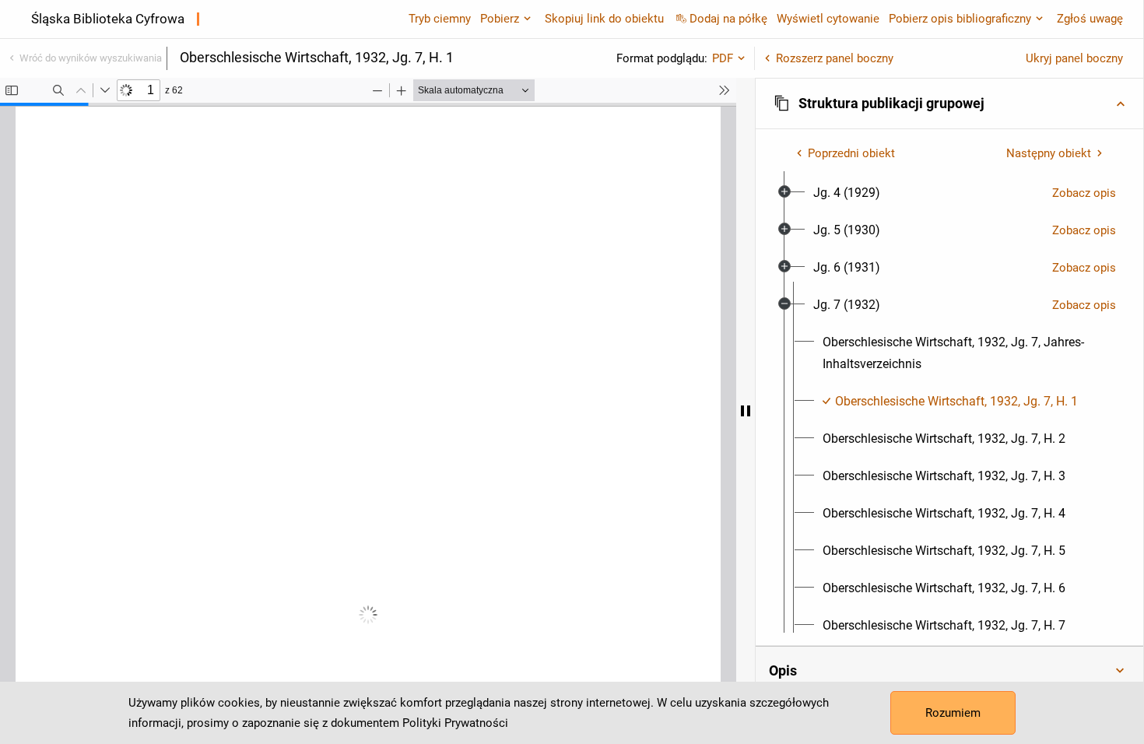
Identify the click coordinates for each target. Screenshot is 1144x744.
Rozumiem (953, 713)
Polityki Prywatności (455, 723)
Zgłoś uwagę (1090, 19)
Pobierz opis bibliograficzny (960, 19)
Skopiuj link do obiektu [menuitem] (604, 19)
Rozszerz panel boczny (834, 58)
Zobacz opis (1084, 193)
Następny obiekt (1048, 153)
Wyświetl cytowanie (828, 19)
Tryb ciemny (440, 19)
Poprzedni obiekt (851, 153)
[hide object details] (745, 411)
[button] (949, 103)
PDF (722, 58)
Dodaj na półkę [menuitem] (728, 19)
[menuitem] (847, 193)
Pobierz (499, 19)
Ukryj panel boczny (1074, 58)
